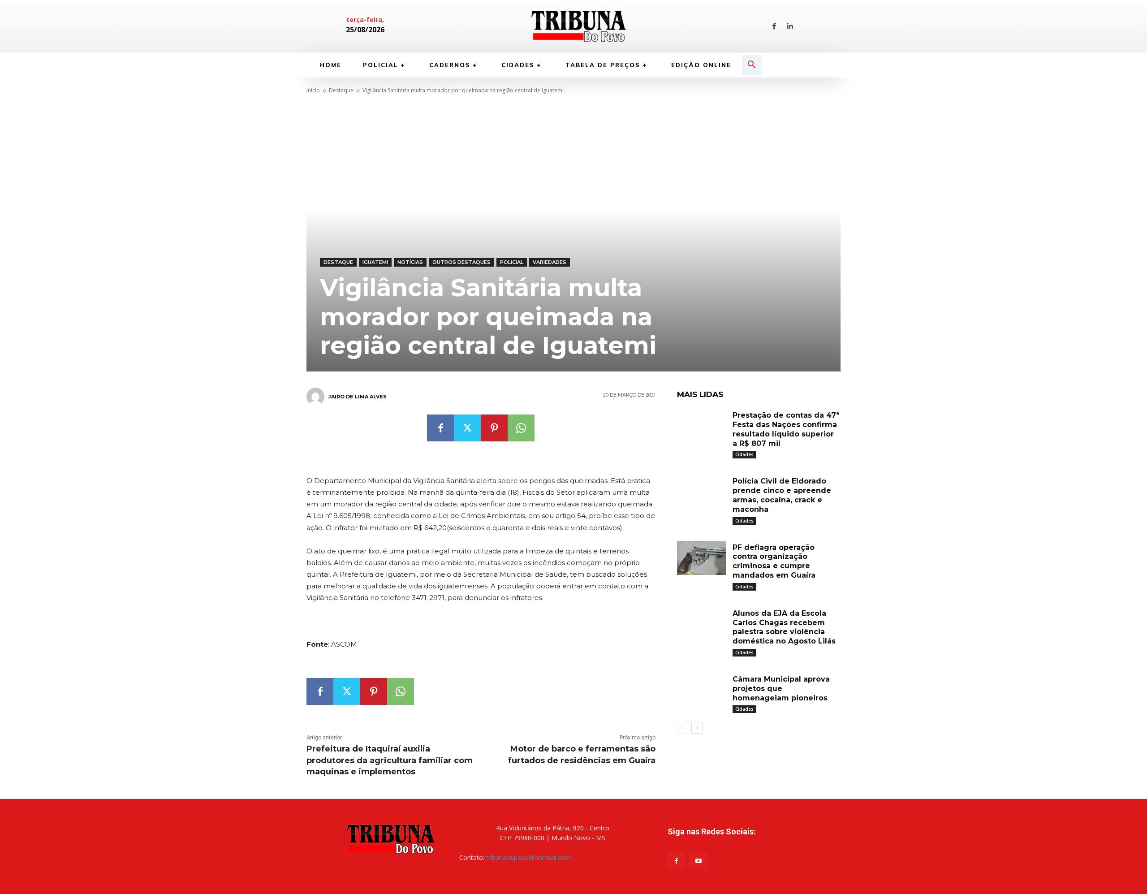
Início (313, 90)
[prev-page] (682, 728)
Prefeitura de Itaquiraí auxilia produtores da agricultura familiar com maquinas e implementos (389, 760)
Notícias (410, 262)
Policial (511, 262)
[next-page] (697, 728)
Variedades (549, 262)
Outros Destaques (461, 262)
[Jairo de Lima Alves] (316, 397)
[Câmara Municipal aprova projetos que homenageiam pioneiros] (701, 690)
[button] (752, 65)
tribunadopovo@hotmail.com (528, 857)
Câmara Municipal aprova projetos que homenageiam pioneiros (781, 688)
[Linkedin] (789, 26)
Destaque (341, 90)
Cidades (744, 454)
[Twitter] (467, 428)
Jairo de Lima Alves (357, 396)
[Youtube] (698, 860)
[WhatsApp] (521, 428)
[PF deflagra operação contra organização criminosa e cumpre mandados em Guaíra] (701, 558)
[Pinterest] (494, 428)
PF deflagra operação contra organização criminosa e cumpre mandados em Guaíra (774, 561)
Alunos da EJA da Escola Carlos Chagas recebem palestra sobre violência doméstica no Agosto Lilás (784, 627)
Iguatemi (375, 262)
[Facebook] (774, 26)
